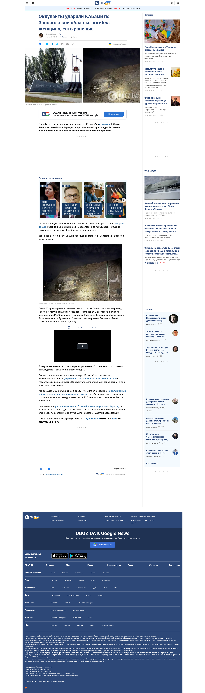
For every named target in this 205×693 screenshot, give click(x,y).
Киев (53, 573)
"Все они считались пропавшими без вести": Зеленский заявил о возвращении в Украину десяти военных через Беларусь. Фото (160, 228)
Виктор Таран (150, 356)
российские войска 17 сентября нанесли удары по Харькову (87, 406)
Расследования (114, 565)
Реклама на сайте (57, 520)
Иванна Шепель (51, 34)
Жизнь (90, 565)
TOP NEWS (150, 171)
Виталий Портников (153, 340)
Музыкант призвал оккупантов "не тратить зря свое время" (155, 109)
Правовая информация (113, 516)
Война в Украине (83, 8)
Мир (68, 565)
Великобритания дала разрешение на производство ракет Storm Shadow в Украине (161, 206)
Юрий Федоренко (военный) (155, 408)
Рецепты (54, 603)
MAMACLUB (77, 618)
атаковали (104, 124)
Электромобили (73, 595)
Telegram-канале (91, 418)
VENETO (117, 8)
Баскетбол (68, 580)
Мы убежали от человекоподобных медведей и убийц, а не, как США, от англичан (157, 437)
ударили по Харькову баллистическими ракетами (90, 378)
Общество (153, 565)
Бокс (93, 580)
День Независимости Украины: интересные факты (160, 48)
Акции (88, 595)
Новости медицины (58, 618)
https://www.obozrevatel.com (103, 636)
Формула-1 (106, 580)
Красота (80, 625)
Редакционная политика (54, 474)
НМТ (115, 588)
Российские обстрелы (131, 8)
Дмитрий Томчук (152, 457)
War (60, 34)
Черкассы (106, 573)
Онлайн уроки (81, 588)
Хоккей (81, 580)
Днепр (93, 573)
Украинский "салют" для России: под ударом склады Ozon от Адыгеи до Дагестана (157, 350)
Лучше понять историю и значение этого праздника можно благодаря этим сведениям (160, 56)
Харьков (65, 573)
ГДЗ (52, 588)
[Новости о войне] (100, 475)
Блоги (130, 565)
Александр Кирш (152, 443)
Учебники (65, 588)
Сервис (100, 595)
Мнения (148, 309)
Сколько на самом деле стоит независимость (157, 451)
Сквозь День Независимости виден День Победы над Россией (156, 318)
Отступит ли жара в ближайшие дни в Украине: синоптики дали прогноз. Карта (154, 72)
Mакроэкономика (79, 610)
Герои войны (70, 8)
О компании (55, 516)
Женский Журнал (108, 625)
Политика (50, 565)
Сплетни (67, 625)
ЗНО (105, 588)
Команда (81, 516)
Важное (148, 15)
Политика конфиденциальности (143, 516)
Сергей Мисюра (151, 427)
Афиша (54, 625)
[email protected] (52, 675)
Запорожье (79, 573)
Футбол (54, 580)
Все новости (174, 565)
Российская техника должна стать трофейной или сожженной (157, 421)
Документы (82, 520)
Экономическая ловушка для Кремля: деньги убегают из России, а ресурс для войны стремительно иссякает (157, 402)
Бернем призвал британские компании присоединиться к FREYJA (159, 214)
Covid (90, 618)
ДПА (95, 588)
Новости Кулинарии (86, 603)
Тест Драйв (55, 595)
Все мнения (151, 464)
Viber (114, 418)
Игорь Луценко (151, 324)
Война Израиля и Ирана (102, 8)
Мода (92, 625)
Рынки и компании (58, 610)
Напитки (68, 603)
